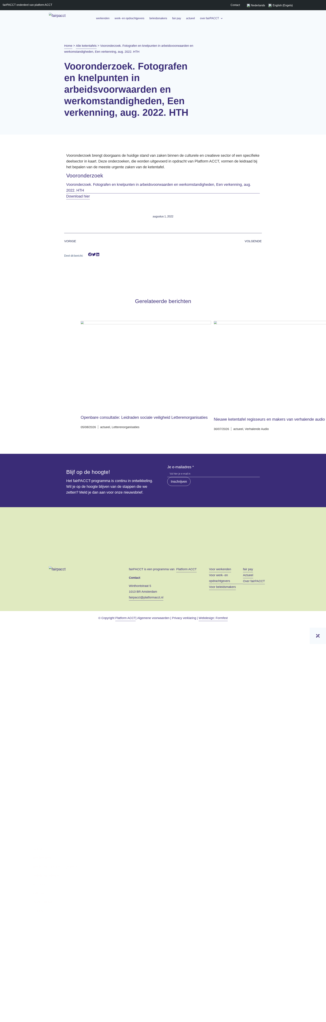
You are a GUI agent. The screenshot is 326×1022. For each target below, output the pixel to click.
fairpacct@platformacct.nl (146, 597)
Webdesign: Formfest (213, 618)
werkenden (103, 18)
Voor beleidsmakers (222, 587)
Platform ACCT (186, 569)
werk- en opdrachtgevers (129, 18)
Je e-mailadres (180, 467)
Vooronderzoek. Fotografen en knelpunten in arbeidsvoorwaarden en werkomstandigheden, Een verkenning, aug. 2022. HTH (158, 187)
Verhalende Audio (257, 429)
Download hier (78, 196)
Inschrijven (179, 481)
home (38, 849)
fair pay (176, 18)
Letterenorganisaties (125, 427)
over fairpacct (45, 902)
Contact (235, 5)
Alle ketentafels (86, 45)
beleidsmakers (158, 18)
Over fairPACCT (254, 581)
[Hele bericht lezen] (146, 366)
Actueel (248, 575)
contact (39, 911)
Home (68, 45)
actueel (190, 18)
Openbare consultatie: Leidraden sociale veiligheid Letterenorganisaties (144, 417)
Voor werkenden (220, 569)
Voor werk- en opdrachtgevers (219, 578)
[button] (90, 254)
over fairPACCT (209, 18)
